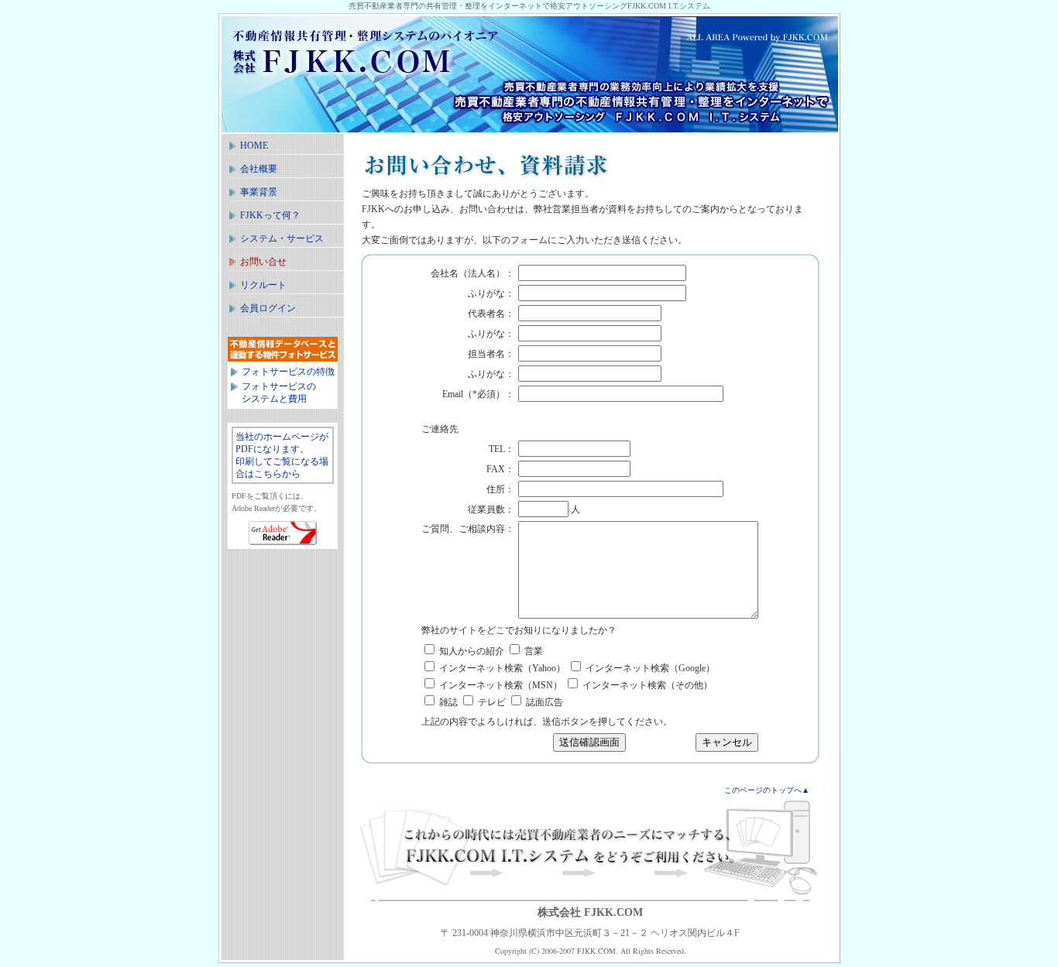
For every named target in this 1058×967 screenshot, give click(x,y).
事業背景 (258, 192)
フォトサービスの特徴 (288, 371)
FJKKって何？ (270, 215)
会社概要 (258, 168)
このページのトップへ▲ (766, 790)
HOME (254, 145)
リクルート (263, 284)
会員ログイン (268, 308)
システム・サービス (282, 238)
